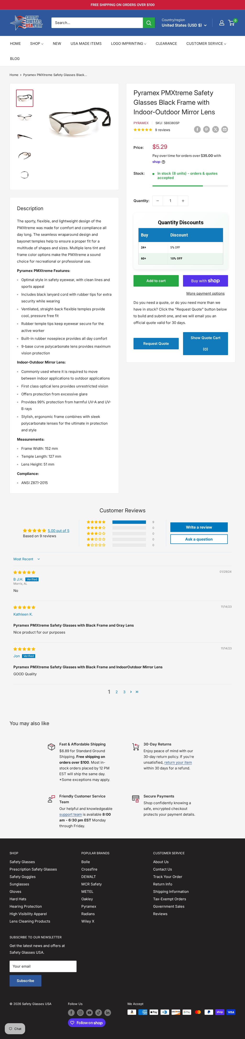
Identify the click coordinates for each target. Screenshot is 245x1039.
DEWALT (88, 876)
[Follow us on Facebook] (71, 1012)
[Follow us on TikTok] (98, 1012)
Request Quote (156, 343)
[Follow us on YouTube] (89, 1012)
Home (14, 75)
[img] (24, 572)
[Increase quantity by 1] (183, 201)
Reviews (160, 914)
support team (70, 814)
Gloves (15, 891)
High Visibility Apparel (28, 914)
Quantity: (142, 200)
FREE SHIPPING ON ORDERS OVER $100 (123, 5)
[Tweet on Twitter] (215, 129)
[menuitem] (15, 43)
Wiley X (87, 921)
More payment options (205, 293)
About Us (161, 862)
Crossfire (89, 869)
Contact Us (162, 869)
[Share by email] (224, 129)
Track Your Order (167, 876)
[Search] (149, 22)
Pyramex (141, 123)
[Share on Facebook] (197, 129)
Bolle (85, 862)
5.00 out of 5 (58, 530)
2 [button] (117, 692)
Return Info (162, 884)
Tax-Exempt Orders (169, 899)
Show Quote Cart (205, 343)
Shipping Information (171, 891)
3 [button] (124, 692)
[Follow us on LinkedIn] (107, 1012)
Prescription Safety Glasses (33, 869)
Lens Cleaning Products (30, 921)
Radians (88, 914)
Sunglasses (19, 884)
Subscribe (25, 980)
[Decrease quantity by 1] (158, 201)
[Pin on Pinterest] (206, 129)
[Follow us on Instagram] (80, 1012)
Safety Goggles (23, 876)
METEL (87, 891)
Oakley (87, 899)
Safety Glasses (22, 862)
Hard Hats (18, 899)
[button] (96, 522)
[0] (231, 23)
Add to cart (156, 280)
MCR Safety (91, 884)
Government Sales (168, 906)
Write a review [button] (199, 527)
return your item (178, 762)
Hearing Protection (26, 906)
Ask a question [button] (199, 539)
